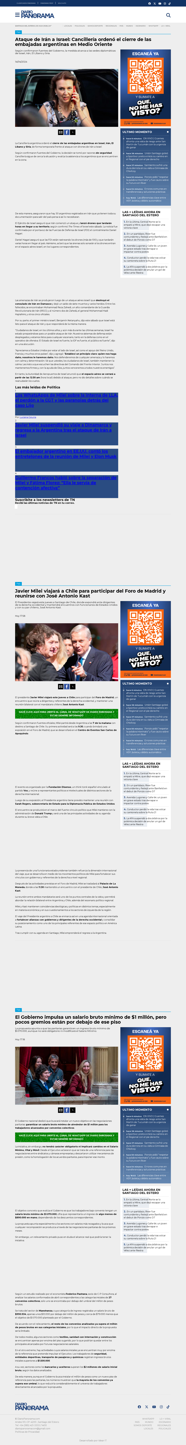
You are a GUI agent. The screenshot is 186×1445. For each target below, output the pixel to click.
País (121, 26)
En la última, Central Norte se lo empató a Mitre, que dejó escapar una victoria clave (144, 225)
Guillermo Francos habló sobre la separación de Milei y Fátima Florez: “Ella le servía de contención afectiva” (66, 482)
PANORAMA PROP (47, 3)
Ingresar (166, 11)
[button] (17, 15)
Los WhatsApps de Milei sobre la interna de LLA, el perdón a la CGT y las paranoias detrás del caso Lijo (66, 400)
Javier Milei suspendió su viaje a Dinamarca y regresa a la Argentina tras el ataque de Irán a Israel (63, 430)
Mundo (129, 26)
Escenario (141, 26)
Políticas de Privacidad (27, 1432)
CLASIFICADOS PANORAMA (26, 3)
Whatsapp (153, 26)
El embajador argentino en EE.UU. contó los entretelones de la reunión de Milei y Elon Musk (66, 454)
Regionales (111, 26)
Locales (68, 26)
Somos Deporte (95, 26)
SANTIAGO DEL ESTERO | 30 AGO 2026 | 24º (33, 26)
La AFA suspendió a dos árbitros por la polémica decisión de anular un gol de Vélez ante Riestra (145, 270)
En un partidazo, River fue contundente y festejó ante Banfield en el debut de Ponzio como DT (145, 237)
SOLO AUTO (62, 3)
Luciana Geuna (28, 417)
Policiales (80, 26)
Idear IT (102, 1440)
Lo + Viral (165, 26)
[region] (66, 186)
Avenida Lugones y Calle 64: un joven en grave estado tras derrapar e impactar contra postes (145, 249)
